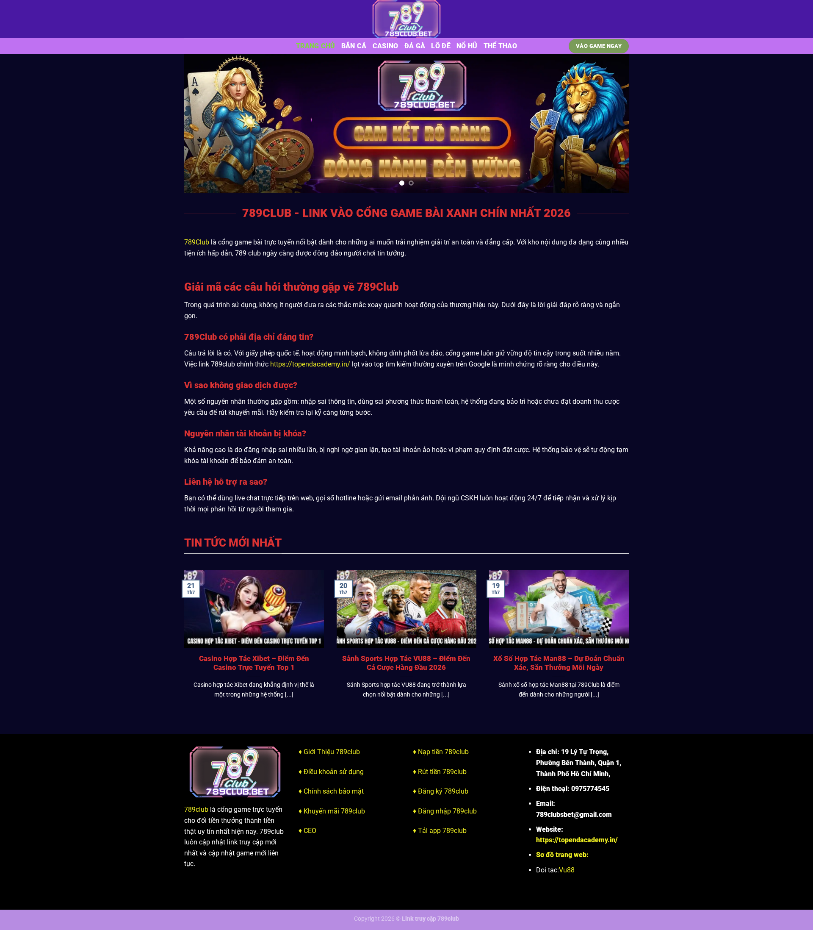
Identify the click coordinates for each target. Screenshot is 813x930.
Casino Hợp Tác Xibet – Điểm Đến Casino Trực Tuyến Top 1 (254, 663)
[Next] (609, 124)
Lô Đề (441, 46)
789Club (196, 242)
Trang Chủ (315, 46)
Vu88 (567, 870)
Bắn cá (354, 46)
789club (196, 809)
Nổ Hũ (467, 46)
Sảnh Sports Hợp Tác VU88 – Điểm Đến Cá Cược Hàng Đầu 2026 (406, 663)
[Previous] (203, 124)
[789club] (406, 19)
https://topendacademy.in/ (310, 364)
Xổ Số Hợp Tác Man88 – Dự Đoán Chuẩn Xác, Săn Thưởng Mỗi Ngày (559, 663)
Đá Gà (415, 46)
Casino (385, 46)
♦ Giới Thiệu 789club (329, 752)
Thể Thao (500, 46)
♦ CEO (307, 831)
